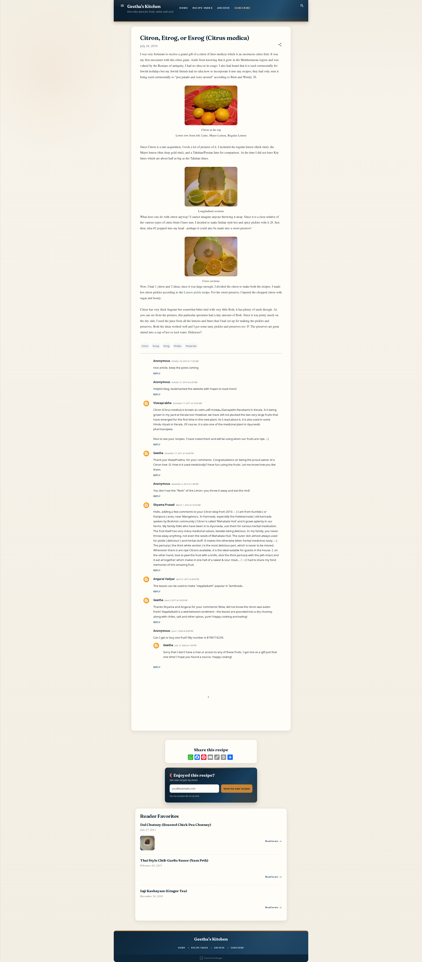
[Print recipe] (223, 757)
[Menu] (122, 5)
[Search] (302, 5)
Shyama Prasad (164, 505)
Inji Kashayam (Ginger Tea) (163, 891)
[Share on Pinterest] (203, 757)
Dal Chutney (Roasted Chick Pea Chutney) (175, 824)
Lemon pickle (192, 292)
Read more (273, 841)
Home (183, 7)
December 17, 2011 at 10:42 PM (179, 453)
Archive (223, 7)
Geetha (158, 453)
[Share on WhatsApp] (190, 757)
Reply (156, 373)
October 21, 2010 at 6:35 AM (184, 382)
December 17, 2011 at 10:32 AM (187, 403)
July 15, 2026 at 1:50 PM (185, 645)
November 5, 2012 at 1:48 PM (184, 483)
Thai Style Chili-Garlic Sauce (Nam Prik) (174, 860)
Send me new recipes (237, 788)
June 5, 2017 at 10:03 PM (176, 600)
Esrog (156, 346)
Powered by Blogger (212, 958)
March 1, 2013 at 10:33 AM (188, 504)
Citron (145, 346)
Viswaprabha (162, 403)
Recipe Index (203, 7)
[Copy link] (217, 757)
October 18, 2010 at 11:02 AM (184, 361)
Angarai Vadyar (164, 579)
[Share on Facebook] (197, 757)
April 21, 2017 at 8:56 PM (187, 579)
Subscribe (242, 7)
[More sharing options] (230, 757)
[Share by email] (210, 757)
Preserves (191, 346)
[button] (280, 45)
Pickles (177, 346)
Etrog (166, 346)
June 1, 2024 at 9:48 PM (182, 630)
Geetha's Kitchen (144, 6)
